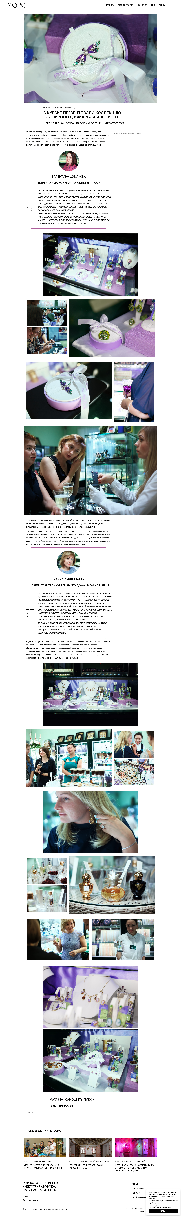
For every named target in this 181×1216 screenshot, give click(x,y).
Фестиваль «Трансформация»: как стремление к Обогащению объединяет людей (135, 1168)
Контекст (89, 1161)
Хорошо (163, 1211)
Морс (36, 1161)
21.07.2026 (73, 1161)
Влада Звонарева (60, 107)
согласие (172, 1201)
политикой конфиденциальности (160, 1207)
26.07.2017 (47, 107)
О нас (25, 1197)
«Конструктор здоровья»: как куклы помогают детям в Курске (43, 1166)
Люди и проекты (45, 1161)
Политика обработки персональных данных (141, 1208)
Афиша (71, 107)
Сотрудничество (31, 1200)
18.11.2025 (28, 1161)
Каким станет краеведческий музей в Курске (86, 1166)
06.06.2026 (119, 1161)
